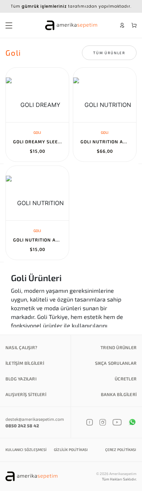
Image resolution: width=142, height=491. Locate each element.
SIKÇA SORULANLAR (116, 363)
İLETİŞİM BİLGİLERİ (24, 363)
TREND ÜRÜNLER (118, 347)
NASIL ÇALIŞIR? (21, 347)
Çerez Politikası (121, 449)
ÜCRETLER (126, 378)
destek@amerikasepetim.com (34, 419)
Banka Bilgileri (119, 394)
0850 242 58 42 (22, 425)
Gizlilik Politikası (71, 449)
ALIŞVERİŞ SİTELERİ (25, 394)
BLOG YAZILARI (20, 378)
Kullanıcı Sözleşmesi (26, 449)
